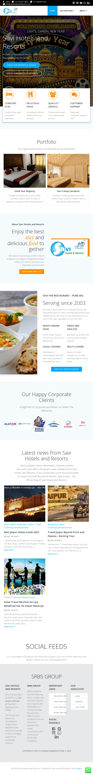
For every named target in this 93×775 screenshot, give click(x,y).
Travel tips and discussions (16, 527)
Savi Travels (80, 707)
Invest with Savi (60, 707)
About (82, 11)
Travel (38, 524)
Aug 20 (16, 536)
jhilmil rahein (10, 524)
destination (22, 524)
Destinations (66, 11)
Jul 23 (16, 610)
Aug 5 (59, 540)
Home (52, 11)
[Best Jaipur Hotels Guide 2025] (24, 503)
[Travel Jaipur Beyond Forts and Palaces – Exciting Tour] (68, 503)
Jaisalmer (79, 701)
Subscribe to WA (60, 696)
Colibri (79, 768)
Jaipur (31, 524)
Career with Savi (60, 701)
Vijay (8, 536)
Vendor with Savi (60, 712)
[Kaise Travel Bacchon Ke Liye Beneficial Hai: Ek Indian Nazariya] (24, 576)
